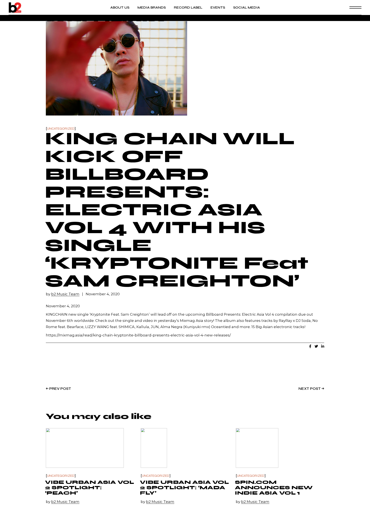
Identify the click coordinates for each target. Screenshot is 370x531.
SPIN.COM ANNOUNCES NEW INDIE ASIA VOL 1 (274, 487)
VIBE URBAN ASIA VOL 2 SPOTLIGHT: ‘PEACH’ (89, 487)
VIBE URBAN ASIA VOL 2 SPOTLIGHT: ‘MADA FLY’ (184, 487)
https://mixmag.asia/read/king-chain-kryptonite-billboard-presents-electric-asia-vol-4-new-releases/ (138, 335)
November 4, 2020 (103, 294)
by (62, 294)
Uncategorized (61, 128)
